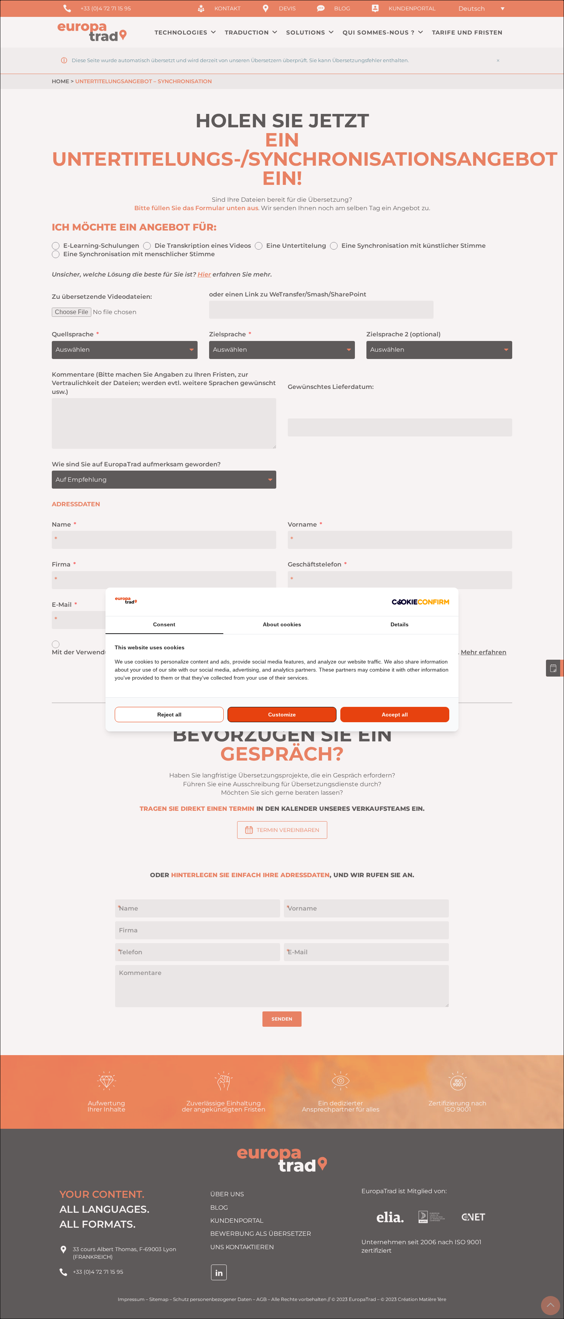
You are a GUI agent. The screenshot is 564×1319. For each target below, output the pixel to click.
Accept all (395, 714)
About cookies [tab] (282, 624)
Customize (282, 714)
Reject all (169, 714)
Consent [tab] (164, 624)
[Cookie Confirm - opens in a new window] (420, 602)
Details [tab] (400, 624)
